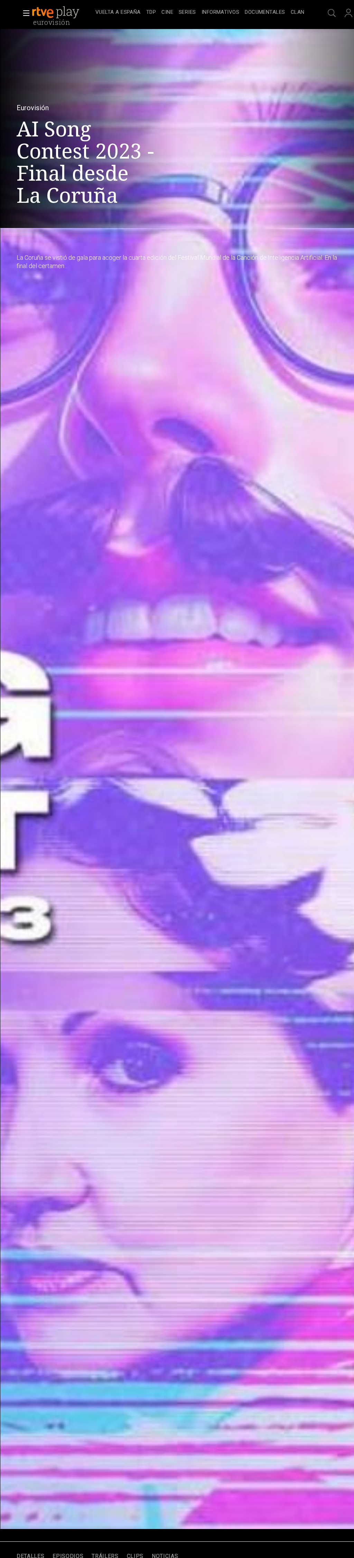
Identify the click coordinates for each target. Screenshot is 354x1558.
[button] (24, 13)
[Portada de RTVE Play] (56, 12)
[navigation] (200, 12)
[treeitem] (118, 13)
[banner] (62, 12)
